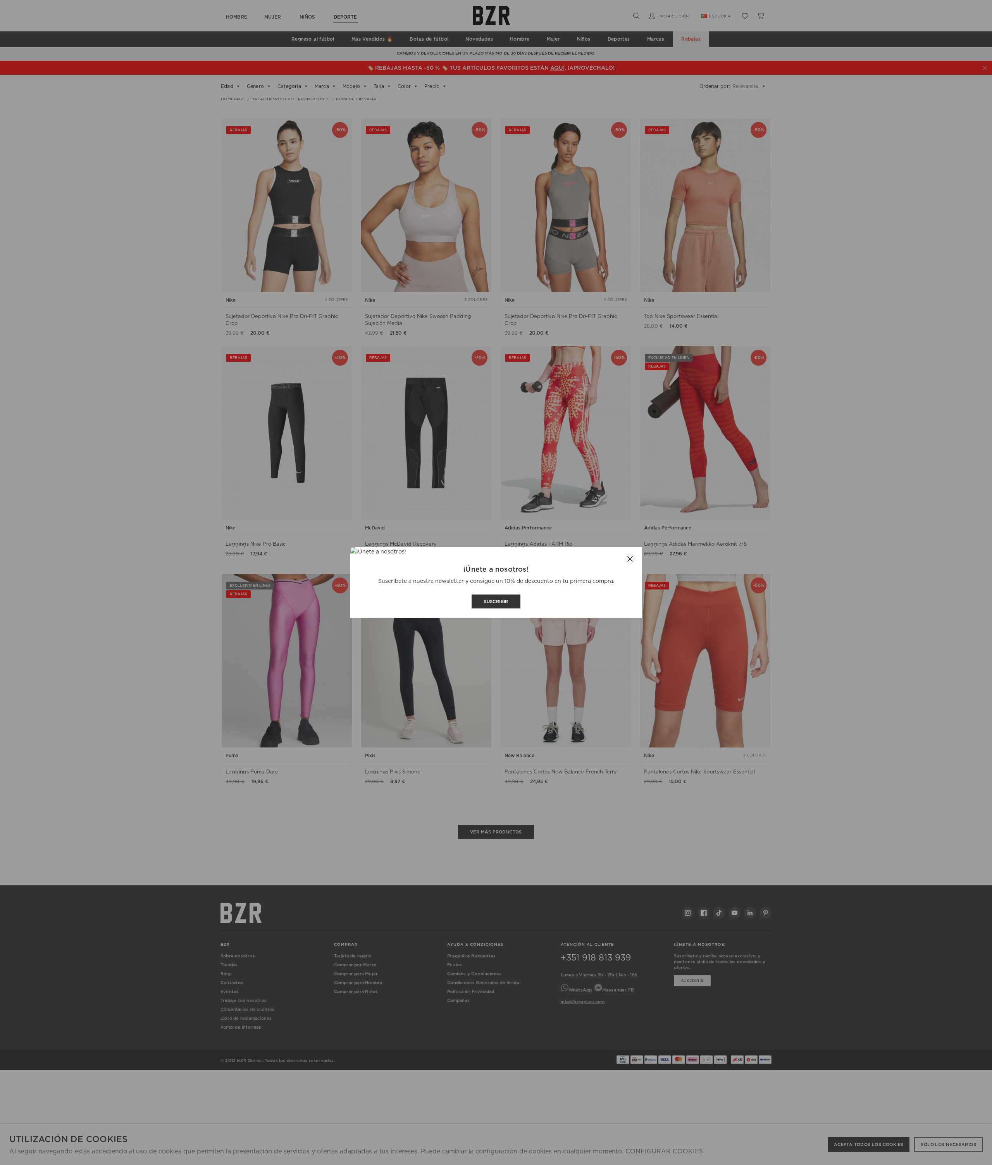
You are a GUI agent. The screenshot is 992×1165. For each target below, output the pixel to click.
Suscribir (496, 601)
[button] (630, 559)
